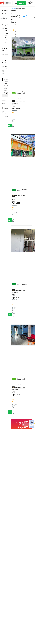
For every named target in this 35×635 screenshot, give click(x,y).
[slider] (3, 16)
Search (21, 3)
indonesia (13, 8)
